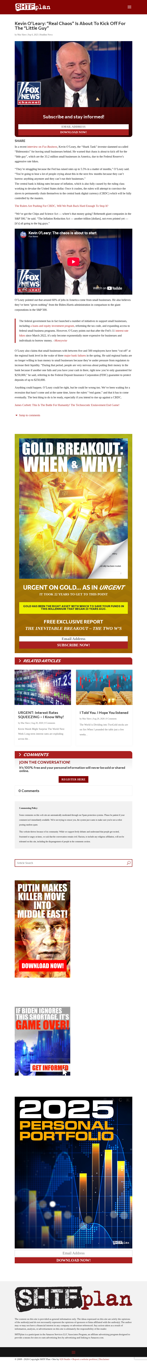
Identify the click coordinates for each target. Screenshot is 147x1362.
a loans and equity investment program (52, 325)
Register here (73, 779)
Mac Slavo (22, 34)
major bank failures (75, 355)
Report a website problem (84, 1359)
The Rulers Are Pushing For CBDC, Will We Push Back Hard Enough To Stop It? (61, 205)
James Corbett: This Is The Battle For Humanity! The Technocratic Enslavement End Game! (67, 405)
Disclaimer (104, 1359)
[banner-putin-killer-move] (42, 976)
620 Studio (65, 1359)
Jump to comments (29, 415)
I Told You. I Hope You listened (104, 712)
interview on (42, 146)
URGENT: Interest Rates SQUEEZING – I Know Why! (41, 714)
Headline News (46, 34)
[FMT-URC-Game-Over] (42, 1074)
